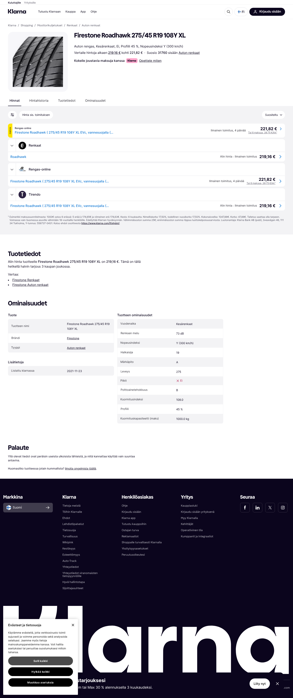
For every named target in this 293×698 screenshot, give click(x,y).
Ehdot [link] (66, 518)
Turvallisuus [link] (70, 536)
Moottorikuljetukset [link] (49, 25)
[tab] (14, 100)
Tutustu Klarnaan (49, 11)
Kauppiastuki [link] (189, 505)
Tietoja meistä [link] (71, 505)
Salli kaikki (40, 661)
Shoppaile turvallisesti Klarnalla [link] (142, 542)
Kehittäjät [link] (187, 524)
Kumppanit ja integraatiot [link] (197, 536)
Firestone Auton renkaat (30, 285)
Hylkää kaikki (40, 671)
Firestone (73, 338)
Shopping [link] (27, 25)
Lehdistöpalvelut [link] (73, 524)
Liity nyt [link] (260, 684)
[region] (40, 657)
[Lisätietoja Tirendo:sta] (12, 195)
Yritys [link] (187, 497)
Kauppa (70, 11)
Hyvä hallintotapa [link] (73, 582)
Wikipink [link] (67, 542)
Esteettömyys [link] (71, 554)
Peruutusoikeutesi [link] (133, 554)
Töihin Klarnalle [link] (72, 512)
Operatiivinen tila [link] (192, 530)
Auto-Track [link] (69, 561)
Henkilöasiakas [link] (137, 497)
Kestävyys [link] (68, 548)
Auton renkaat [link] (91, 25)
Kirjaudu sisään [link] (131, 512)
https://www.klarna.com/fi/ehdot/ (100, 223)
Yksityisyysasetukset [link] (135, 548)
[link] (245, 507)
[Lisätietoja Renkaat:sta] (12, 146)
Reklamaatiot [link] (130, 536)
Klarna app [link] (128, 518)
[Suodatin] (12, 115)
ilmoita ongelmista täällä (80, 468)
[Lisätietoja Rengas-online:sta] (12, 169)
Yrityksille (30, 2)
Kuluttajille (14, 2)
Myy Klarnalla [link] (189, 518)
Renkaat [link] (72, 25)
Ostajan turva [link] (130, 530)
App (83, 11)
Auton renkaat (189, 53)
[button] (241, 11)
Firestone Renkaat (25, 280)
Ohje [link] (125, 505)
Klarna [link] (12, 25)
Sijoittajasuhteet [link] (72, 588)
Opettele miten (150, 61)
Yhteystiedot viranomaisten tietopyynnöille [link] (80, 574)
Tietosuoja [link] (69, 530)
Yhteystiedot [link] (70, 567)
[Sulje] (73, 625)
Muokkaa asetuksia (40, 682)
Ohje (93, 11)
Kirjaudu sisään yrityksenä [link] (197, 512)
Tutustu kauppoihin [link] (134, 524)
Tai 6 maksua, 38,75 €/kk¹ (262, 132)
